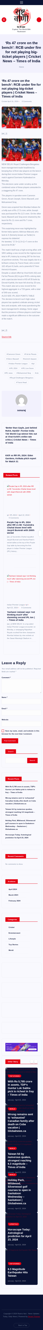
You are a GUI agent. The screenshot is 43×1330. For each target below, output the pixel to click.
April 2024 (13, 889)
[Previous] (32, 1061)
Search (11, 752)
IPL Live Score (28, 368)
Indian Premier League (18, 364)
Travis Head (22, 382)
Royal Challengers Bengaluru (22, 378)
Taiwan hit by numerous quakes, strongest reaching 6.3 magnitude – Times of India (20, 812)
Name (4, 697)
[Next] (36, 1061)
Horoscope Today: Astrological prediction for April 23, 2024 (19, 1234)
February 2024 (14, 901)
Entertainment (14, 933)
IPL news (9, 373)
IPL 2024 (14, 368)
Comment (6, 677)
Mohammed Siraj (24, 373)
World (11, 950)
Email (4, 708)
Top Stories (13, 945)
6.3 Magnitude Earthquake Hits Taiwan (18, 1272)
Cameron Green (14, 354)
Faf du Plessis (30, 354)
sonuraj (21, 410)
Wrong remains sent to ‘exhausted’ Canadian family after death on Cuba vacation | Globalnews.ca (20, 801)
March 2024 (13, 895)
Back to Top (22, 1325)
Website (5, 720)
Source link (6, 337)
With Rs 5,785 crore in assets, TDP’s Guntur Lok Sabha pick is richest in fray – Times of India (20, 789)
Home (21, 67)
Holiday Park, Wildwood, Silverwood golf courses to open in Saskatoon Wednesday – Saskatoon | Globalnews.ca (19, 1192)
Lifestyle (12, 939)
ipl (33, 364)
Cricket (4, 101)
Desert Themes (34, 1316)
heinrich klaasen (30, 359)
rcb (37, 373)
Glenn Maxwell (13, 359)
